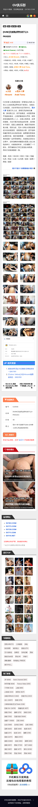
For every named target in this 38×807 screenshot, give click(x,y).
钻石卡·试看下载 (28, 470)
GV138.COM (11, 529)
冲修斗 (25, 656)
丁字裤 (9, 688)
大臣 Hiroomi (14, 57)
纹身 (16, 64)
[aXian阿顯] (19, 618)
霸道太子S (24, 648)
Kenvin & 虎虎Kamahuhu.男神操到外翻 (12, 386)
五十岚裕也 (8, 652)
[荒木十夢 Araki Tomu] (19, 87)
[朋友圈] (28, 15)
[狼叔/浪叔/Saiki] (9, 571)
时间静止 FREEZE (19, 660)
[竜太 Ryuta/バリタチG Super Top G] (19, 581)
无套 (24, 60)
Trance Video (23, 684)
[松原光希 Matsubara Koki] (28, 571)
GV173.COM (11, 526)
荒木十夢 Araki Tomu (22, 67)
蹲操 (6, 70)
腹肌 (32, 64)
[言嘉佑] (9, 581)
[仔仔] (19, 609)
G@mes (23, 47)
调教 (21, 470)
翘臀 (27, 733)
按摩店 (16, 652)
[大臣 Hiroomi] (8, 87)
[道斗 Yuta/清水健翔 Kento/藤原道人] (28, 590)
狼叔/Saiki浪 (9, 656)
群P (27, 498)
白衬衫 (18, 725)
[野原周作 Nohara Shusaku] (19, 628)
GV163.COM (11, 523)
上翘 (19, 688)
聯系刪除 (27, 803)
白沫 (8, 725)
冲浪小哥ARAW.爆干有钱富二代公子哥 (26, 386)
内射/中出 (26, 696)
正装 (20, 720)
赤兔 (26, 644)
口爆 (7, 498)
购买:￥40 (9, 43)
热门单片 (14, 26)
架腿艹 (30, 60)
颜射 (11, 70)
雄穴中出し (8, 665)
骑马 (16, 70)
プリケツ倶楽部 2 (24, 53)
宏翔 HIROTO (9, 644)
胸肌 (27, 64)
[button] (34, 16)
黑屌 (21, 70)
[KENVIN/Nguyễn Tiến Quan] (19, 562)
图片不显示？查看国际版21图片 (22, 168)
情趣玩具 (8, 60)
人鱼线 (9, 692)
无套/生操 (20, 716)
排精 (27, 712)
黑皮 (27, 70)
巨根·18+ (25, 57)
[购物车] (31, 15)
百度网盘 (22, 498)
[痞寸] (19, 590)
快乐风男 (7, 648)
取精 (13, 470)
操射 (19, 60)
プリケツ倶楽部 (10, 53)
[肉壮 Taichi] (28, 618)
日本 (9, 26)
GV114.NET (10, 536)
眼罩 (18, 729)
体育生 (20, 692)
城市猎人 (16, 648)
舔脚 (6, 67)
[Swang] (28, 562)
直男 (8, 729)
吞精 (18, 700)
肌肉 (21, 64)
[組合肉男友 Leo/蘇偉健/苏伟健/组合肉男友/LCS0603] (19, 571)
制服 (5, 26)
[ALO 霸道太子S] (9, 599)
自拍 (18, 741)
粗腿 (8, 733)
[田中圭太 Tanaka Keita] (28, 599)
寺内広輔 (24, 652)
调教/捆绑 (8, 660)
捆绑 (17, 712)
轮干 (28, 745)
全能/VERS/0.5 (12, 696)
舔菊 (11, 67)
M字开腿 (20, 50)
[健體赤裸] (9, 609)
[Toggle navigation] (7, 15)
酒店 (8, 749)
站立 (11, 64)
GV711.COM (11, 532)
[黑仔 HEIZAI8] (19, 599)
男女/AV (18, 656)
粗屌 (27, 729)
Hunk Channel (10, 50)
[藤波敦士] (28, 628)
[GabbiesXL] (9, 618)
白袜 (6, 64)
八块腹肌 (19, 644)
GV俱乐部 (19, 5)
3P (8, 680)
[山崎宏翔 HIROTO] (9, 562)
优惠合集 (8, 470)
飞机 (19, 26)
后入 (6, 57)
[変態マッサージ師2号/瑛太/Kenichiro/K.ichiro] (28, 581)
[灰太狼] (9, 628)
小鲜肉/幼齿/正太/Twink (15, 704)
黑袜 (31, 652)
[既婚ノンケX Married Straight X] (9, 590)
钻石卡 (21, 440)
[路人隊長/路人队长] (28, 609)
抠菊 (14, 60)
